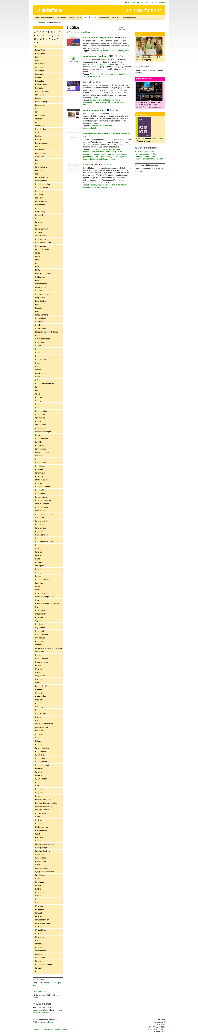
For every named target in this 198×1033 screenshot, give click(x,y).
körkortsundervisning (43, 965)
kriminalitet (39, 631)
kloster (37, 353)
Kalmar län (39, 81)
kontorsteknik (40, 528)
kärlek (37, 899)
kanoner (38, 119)
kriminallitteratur (41, 635)
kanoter (38, 122)
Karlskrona (39, 150)
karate (37, 133)
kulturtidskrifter (41, 779)
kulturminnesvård (42, 765)
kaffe (37, 47)
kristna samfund (41, 659)
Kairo (37, 57)
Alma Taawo (48, 1022)
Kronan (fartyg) (41, 686)
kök (36, 941)
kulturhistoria (40, 755)
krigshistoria (40, 628)
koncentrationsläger (43, 432)
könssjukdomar (41, 951)
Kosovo (38, 586)
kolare (37, 394)
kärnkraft (38, 916)
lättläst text (100, 157)
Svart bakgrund (159, 3)
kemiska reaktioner (42, 246)
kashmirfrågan (41, 170)
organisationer (117, 51)
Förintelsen (94, 149)
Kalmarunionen (41, 84)
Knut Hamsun (40, 373)
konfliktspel (39, 445)
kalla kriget (39, 71)
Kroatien (38, 665)
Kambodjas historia (42, 91)
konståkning (40, 494)
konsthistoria (40, 466)
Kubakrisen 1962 (42, 727)
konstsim (38, 483)
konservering (40, 456)
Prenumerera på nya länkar (79, 32)
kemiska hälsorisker (43, 243)
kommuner (39, 408)
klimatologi (39, 342)
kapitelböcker (40, 129)
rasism (86, 159)
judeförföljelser (89, 157)
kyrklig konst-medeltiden (44, 872)
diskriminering (110, 152)
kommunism (40, 415)
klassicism (39, 322)
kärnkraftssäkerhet (42, 923)
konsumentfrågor (42, 504)
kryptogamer (40, 710)
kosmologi (39, 583)
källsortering (40, 892)
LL (101, 149)
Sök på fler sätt (90, 17)
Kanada (38, 98)
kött (36, 971)
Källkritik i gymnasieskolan (145, 154)
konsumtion (39, 518)
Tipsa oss (115, 17)
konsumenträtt (40, 511)
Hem (37, 17)
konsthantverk (40, 463)
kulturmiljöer (40, 758)
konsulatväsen (41, 497)
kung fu (38, 786)
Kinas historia (40, 287)
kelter (37, 219)
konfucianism (40, 449)
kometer (38, 404)
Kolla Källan (41, 992)
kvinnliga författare (42, 851)
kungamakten (40, 793)
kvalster (38, 834)
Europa (93, 51)
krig (36, 607)
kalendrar (39, 67)
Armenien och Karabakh (95, 56)
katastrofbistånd (41, 188)
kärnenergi (39, 909)
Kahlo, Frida (40, 54)
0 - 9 (36, 42)
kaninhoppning (41, 115)
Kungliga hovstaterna (43, 806)
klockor (38, 346)
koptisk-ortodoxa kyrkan (44, 542)
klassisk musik (41, 329)
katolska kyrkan (41, 201)
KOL (37, 390)
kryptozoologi (40, 714)
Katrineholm (40, 205)
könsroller (39, 947)
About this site (133, 3)
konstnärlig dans (41, 480)
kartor (37, 164)
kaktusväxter (40, 64)
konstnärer (39, 476)
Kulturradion (40, 775)
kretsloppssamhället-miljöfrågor (47, 604)
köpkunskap (40, 958)
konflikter (38, 442)
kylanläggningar (41, 868)
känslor (38, 896)
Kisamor (38, 308)
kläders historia (41, 360)
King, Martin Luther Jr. (43, 298)
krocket (38, 672)
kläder (37, 356)
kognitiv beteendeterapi (44, 384)
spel (92, 187)
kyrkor (37, 879)
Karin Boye (39, 140)
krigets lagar (40, 610)
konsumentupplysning (44, 514)
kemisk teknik (40, 239)
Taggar (71, 17)
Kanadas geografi (42, 102)
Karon (37, 160)
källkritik (38, 885)
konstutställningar (42, 490)
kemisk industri (41, 236)
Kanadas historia (42, 105)
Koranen (38, 555)
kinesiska (39, 291)
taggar (148, 60)
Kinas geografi (41, 284)
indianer (86, 187)
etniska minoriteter (104, 51)
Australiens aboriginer (94, 110)
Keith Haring (40, 212)
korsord (38, 569)
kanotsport (39, 126)
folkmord (96, 77)
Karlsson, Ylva (41, 153)
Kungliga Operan (42, 810)
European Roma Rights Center (98, 37)
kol (36, 387)
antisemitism (107, 149)
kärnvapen (39, 937)
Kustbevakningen (42, 827)
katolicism (39, 198)
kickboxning (40, 277)
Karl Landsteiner (41, 143)
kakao (37, 61)
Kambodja (39, 88)
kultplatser (39, 734)
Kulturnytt (39, 769)
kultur (37, 738)
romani (104, 102)
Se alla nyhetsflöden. (41, 1012)
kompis (38, 421)
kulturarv (38, 745)
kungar (38, 796)
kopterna (38, 538)
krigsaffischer (40, 614)
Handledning (104, 17)
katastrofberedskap (42, 184)
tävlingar (86, 105)
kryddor (38, 703)
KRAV (37, 590)
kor (36, 545)
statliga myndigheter (97, 159)
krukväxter (39, 700)
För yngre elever (47, 17)
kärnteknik (39, 934)
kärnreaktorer (40, 930)
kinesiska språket (42, 294)
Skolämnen (61, 17)
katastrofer (39, 191)
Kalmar (38, 78)
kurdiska (38, 820)
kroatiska (38, 669)
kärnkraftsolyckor (42, 920)
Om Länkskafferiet (129, 17)
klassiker (38, 325)
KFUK (37, 267)
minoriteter (115, 100)
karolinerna (39, 157)
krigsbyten (39, 617)
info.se (162, 1032)
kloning (38, 349)
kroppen (38, 689)
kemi (37, 225)
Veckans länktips (145, 67)
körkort (38, 961)
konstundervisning (42, 487)
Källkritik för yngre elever (144, 152)
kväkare (38, 865)
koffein (37, 380)
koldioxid (38, 397)
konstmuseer (40, 473)
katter (37, 208)
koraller (38, 549)
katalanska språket (42, 177)
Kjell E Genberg (41, 315)
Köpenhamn (40, 954)
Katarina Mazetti (41, 181)
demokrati (100, 152)
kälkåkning (39, 882)
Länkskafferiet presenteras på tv (148, 102)
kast (36, 174)
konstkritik (39, 469)
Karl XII (38, 146)
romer (126, 51)
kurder (37, 817)
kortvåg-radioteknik (42, 580)
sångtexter (112, 102)
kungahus (39, 789)
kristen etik (39, 652)
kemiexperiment (41, 229)
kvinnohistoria (40, 858)
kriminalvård (40, 638)
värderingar (110, 159)
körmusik (38, 968)
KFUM (37, 270)
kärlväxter (39, 906)
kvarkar (38, 841)
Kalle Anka (39, 74)
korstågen (39, 573)
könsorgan (39, 944)
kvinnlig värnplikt (41, 848)
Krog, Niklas (40, 676)
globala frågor (121, 154)
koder (37, 377)
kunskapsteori (40, 813)
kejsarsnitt (39, 215)
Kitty (37, 311)
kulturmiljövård (41, 762)
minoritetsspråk (89, 102)
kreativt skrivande (42, 593)
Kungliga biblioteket (43, 800)
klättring (38, 363)
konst (37, 459)
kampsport (39, 95)
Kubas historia (41, 731)
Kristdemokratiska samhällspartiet (48, 648)
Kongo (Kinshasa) (42, 452)
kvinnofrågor (40, 855)
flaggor (108, 100)
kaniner (38, 112)
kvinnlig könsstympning (44, 844)
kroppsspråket (40, 696)
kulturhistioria (40, 751)
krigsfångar (39, 621)
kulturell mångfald (42, 748)
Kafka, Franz (40, 50)
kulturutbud (39, 782)
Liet (85, 82)
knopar (38, 370)
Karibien (38, 136)
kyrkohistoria (40, 875)
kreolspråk (39, 600)
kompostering (40, 428)
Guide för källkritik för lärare (146, 156)
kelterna (38, 222)
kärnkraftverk (40, 927)
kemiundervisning (42, 249)
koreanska (39, 562)
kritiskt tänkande (41, 662)
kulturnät (38, 772)
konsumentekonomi (43, 501)
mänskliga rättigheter (113, 157)
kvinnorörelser (41, 861)
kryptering (39, 707)
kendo (37, 253)
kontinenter (39, 525)
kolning (38, 401)
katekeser (39, 195)
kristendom (39, 655)
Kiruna (37, 305)
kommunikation (41, 411)
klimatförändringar (42, 339)
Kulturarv (38, 741)
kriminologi (39, 641)
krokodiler (39, 679)
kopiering (39, 531)
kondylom (39, 435)
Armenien (94, 74)
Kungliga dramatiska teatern (46, 803)
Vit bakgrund (146, 3)
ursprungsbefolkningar (92, 128)
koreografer (39, 566)
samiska (120, 102)
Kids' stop (88, 164)
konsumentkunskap (43, 507)
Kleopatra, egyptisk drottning (46, 332)
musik (98, 102)
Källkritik (38, 889)
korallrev (38, 552)
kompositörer (40, 425)
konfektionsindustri (42, 439)
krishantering (40, 645)
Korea (37, 559)
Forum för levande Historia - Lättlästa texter (105, 133)
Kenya (37, 256)
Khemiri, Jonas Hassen (44, 274)
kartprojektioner (41, 167)
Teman (79, 17)
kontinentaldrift (41, 521)
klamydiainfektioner (43, 318)
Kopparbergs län (41, 535)
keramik (38, 260)
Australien (94, 126)
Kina (37, 281)
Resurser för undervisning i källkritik (149, 159)
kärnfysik (38, 913)
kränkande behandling (44, 724)
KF (36, 263)
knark (37, 366)
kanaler (38, 109)
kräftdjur (38, 717)
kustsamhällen (41, 830)
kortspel (38, 576)
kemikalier (39, 232)
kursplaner (39, 824)
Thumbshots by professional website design (50, 1029)
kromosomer (40, 683)
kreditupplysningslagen (44, 597)
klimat (37, 335)
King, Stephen (40, 301)
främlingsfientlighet (107, 154)
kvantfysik (39, 837)
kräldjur (38, 721)
